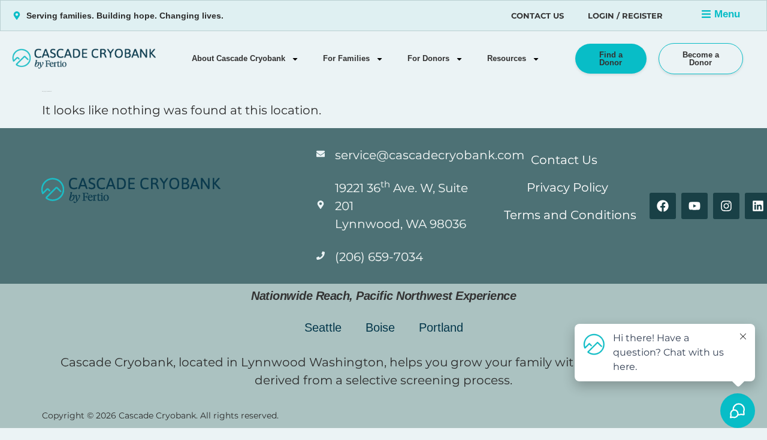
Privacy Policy (567, 187)
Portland (441, 327)
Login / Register (625, 15)
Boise (380, 327)
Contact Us (537, 15)
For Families (346, 58)
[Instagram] (726, 206)
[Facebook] (663, 206)
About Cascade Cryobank (238, 58)
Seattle (323, 327)
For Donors (428, 58)
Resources (506, 58)
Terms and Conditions (570, 215)
